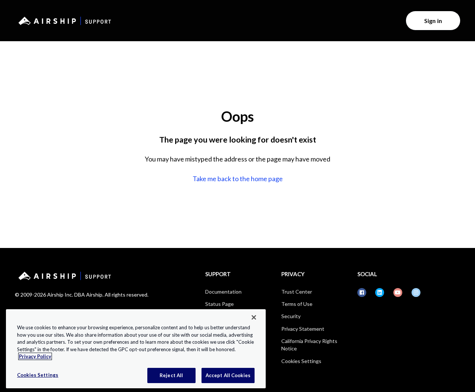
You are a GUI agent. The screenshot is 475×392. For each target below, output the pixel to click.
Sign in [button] (433, 20)
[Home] (63, 20)
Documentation (223, 291)
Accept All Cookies (228, 375)
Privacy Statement (302, 329)
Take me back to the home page (238, 178)
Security (291, 316)
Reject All (171, 375)
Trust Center (296, 291)
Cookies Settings (301, 361)
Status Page (219, 304)
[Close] (254, 317)
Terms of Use (296, 304)
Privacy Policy (35, 356)
